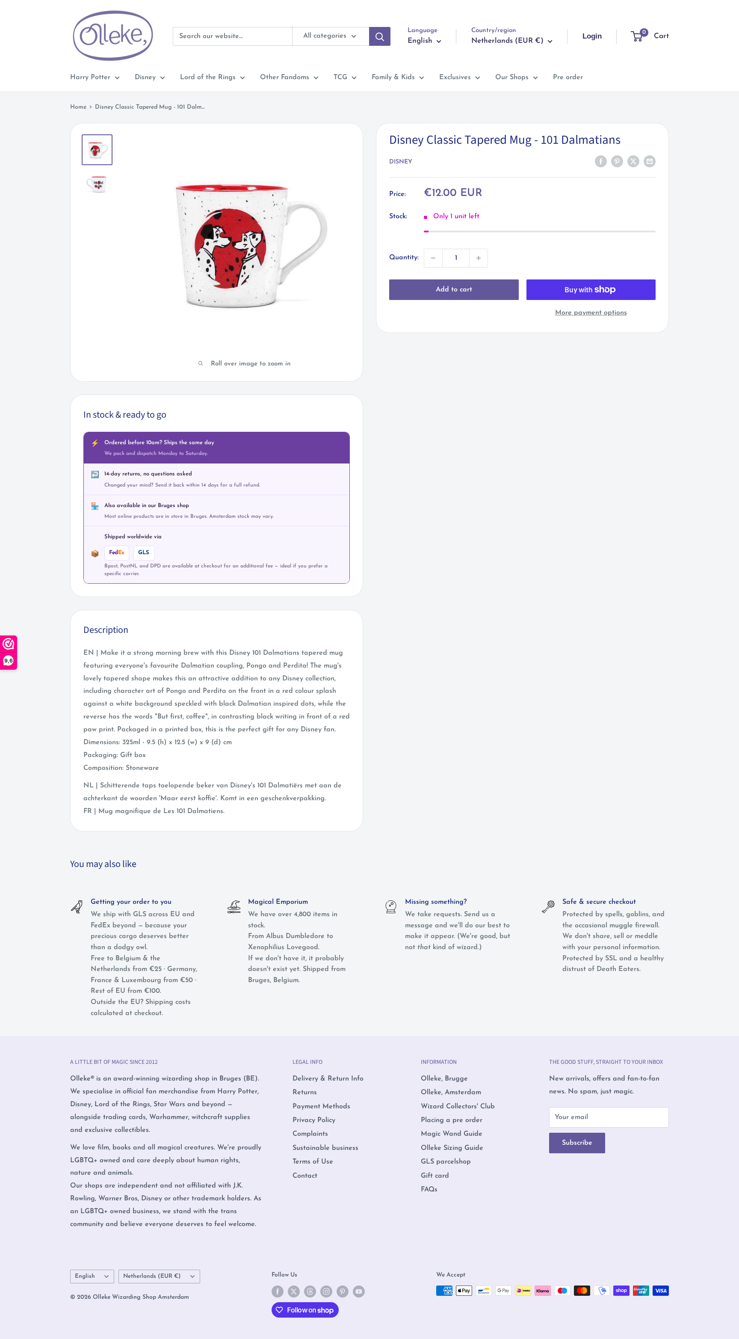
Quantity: (404, 257)
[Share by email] (650, 161)
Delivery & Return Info (328, 1078)
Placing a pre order (451, 1120)
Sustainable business (325, 1148)
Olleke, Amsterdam (451, 1092)
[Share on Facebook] (601, 161)
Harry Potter (90, 77)
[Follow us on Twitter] (294, 1291)
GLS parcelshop (446, 1161)
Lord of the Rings (208, 77)
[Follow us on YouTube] (359, 1291)
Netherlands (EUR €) (152, 1276)
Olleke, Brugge (444, 1078)
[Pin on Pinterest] (617, 161)
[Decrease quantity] (433, 258)
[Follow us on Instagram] (326, 1291)
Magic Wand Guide (451, 1134)
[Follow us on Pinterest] (343, 1291)
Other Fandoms (284, 77)
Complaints (310, 1134)
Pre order (568, 77)
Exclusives (455, 77)
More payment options (591, 312)
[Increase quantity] (479, 258)
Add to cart (454, 289)
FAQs (429, 1189)
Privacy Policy (314, 1120)
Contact (305, 1176)
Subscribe (577, 1143)
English (85, 1276)
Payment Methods (321, 1106)
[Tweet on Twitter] (633, 161)
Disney (145, 77)
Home (78, 107)
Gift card (435, 1176)
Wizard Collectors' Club (458, 1106)
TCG (340, 77)
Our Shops (512, 77)
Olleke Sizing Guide (452, 1148)
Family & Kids (393, 77)
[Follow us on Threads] (310, 1291)
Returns (305, 1092)
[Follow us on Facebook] (278, 1291)
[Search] (379, 36)
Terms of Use (313, 1161)
